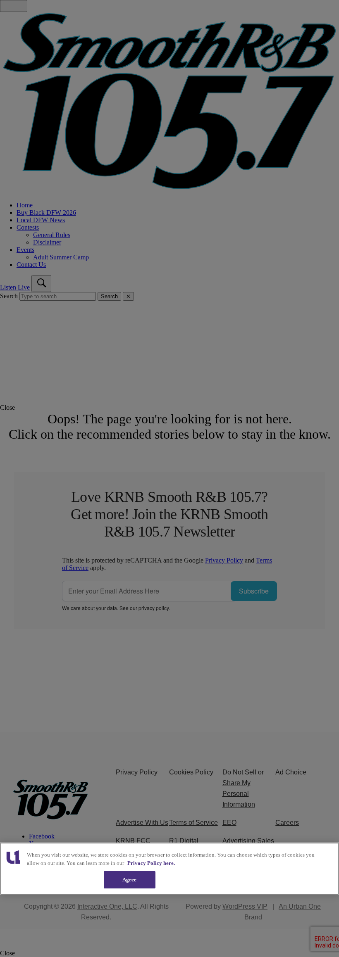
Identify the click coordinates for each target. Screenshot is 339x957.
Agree (129, 879)
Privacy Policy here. (151, 863)
